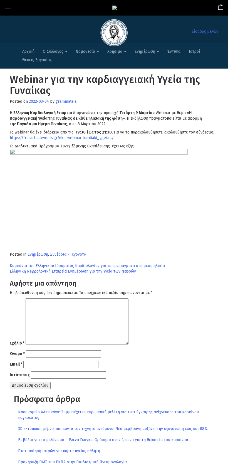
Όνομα (17, 353)
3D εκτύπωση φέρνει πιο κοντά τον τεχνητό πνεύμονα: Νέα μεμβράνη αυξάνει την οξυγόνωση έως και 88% (113, 428)
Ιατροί (194, 51)
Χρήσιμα (115, 51)
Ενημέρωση (145, 51)
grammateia (66, 101)
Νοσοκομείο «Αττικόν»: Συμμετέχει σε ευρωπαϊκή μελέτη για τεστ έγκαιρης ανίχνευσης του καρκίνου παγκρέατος (108, 415)
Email (16, 364)
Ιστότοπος (20, 375)
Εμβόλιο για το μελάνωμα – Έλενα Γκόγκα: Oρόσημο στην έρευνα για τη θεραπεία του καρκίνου (103, 439)
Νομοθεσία (86, 51)
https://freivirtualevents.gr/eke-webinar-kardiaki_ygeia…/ (62, 137)
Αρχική (28, 51)
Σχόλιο (17, 343)
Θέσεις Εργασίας (37, 59)
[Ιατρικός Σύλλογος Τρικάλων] (114, 7)
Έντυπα (173, 51)
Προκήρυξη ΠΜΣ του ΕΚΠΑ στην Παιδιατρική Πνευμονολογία (72, 462)
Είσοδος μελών (205, 31)
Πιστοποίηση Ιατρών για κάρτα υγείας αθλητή (59, 451)
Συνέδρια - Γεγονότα (68, 254)
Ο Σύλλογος (54, 51)
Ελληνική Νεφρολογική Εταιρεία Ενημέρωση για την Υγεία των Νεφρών (73, 271)
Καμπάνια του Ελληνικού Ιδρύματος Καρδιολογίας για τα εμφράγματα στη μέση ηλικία (87, 265)
